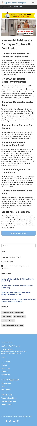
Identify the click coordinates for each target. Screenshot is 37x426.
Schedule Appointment (19, 233)
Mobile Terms (6, 404)
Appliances (5, 362)
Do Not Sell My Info (8, 401)
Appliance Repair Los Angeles (12, 312)
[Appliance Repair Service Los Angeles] (13, 2)
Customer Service (8, 321)
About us (4, 371)
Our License (6, 389)
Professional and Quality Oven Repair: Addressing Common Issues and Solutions (18, 300)
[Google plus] (17, 421)
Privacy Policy (6, 395)
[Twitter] (10, 421)
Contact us (5, 374)
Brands (4, 365)
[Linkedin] (14, 421)
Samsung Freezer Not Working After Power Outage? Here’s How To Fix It (15, 293)
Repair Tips (5, 368)
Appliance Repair (19, 317)
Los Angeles (6, 317)
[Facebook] (6, 421)
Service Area (6, 383)
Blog (3, 386)
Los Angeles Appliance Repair (12, 325)
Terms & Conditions (8, 398)
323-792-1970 (18, 7)
